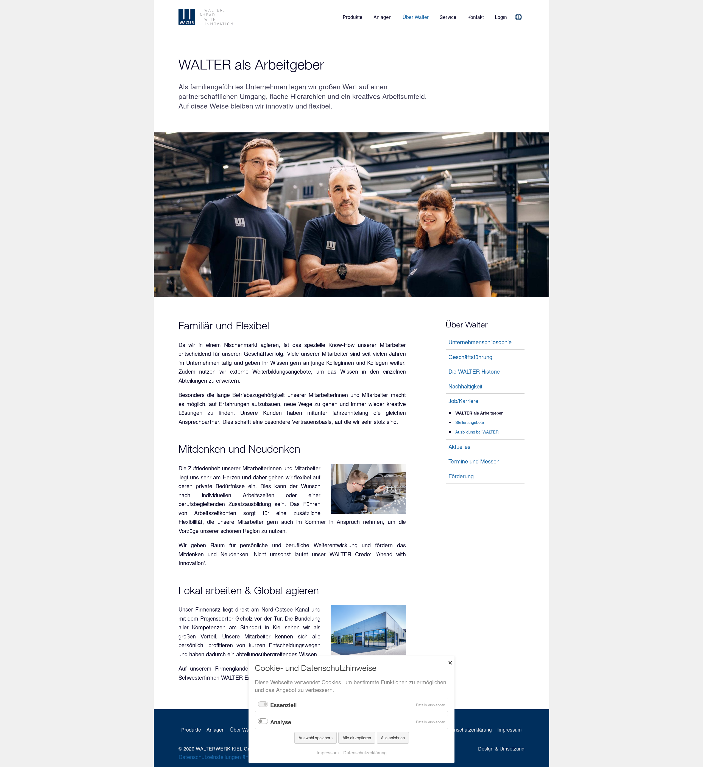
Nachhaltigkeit (465, 386)
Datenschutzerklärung (468, 729)
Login (501, 16)
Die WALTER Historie (474, 371)
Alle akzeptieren (356, 737)
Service (448, 16)
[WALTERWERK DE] (232, 17)
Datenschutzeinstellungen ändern (219, 757)
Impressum (509, 729)
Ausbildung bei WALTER (477, 432)
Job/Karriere (463, 401)
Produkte (352, 16)
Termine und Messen (474, 461)
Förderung (461, 476)
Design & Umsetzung (501, 748)
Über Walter (416, 16)
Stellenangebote (469, 422)
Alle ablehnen (393, 737)
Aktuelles (459, 447)
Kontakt (475, 16)
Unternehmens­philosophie (480, 342)
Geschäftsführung (470, 357)
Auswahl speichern (316, 737)
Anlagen (382, 16)
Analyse (280, 722)
